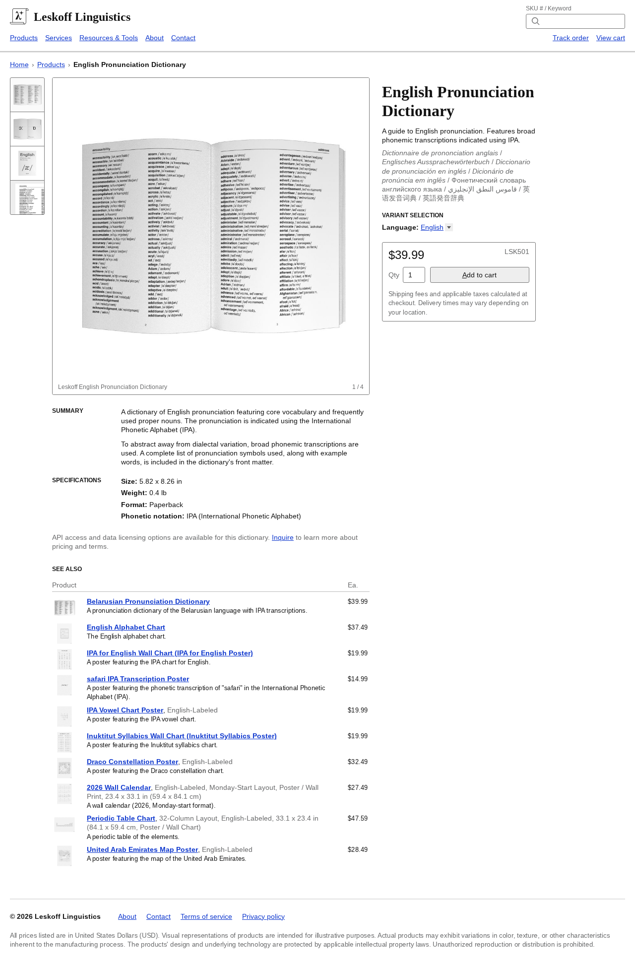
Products (24, 38)
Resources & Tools (108, 38)
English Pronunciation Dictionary (129, 64)
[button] (437, 227)
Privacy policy (263, 916)
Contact (183, 38)
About (154, 38)
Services (58, 38)
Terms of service (206, 916)
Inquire (283, 537)
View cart (610, 38)
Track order (571, 38)
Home (19, 64)
